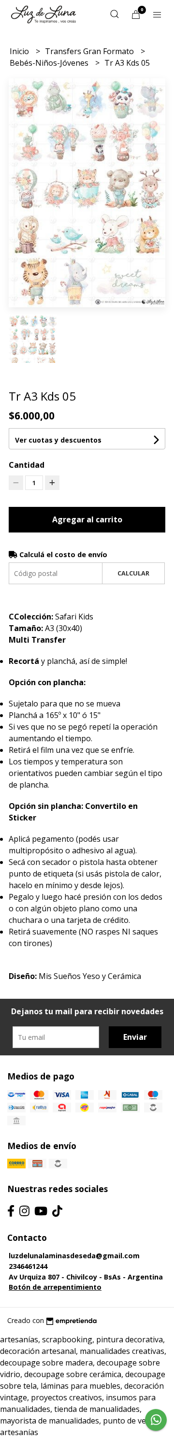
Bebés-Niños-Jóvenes (50, 63)
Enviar (135, 1037)
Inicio (20, 51)
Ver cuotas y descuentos (58, 440)
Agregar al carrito (87, 519)
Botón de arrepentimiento (55, 1287)
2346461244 (28, 1266)
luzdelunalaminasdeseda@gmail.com (74, 1255)
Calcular (133, 573)
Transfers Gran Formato (90, 51)
